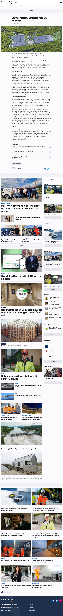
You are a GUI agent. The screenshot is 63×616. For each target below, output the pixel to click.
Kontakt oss (32, 609)
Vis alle (53, 218)
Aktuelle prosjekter (16, 15)
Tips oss (31, 604)
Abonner (31, 607)
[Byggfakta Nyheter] (6, 2)
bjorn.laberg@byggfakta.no (11, 607)
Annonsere (31, 606)
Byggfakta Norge (17, 163)
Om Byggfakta (32, 610)
